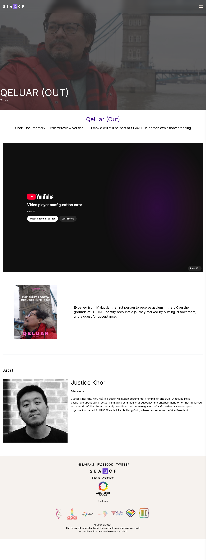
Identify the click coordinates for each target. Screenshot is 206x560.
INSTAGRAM (85, 464)
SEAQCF (107, 524)
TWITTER (122, 464)
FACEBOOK (105, 464)
